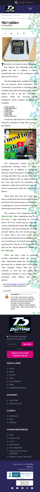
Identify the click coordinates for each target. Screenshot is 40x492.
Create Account (15, 403)
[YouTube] (32, 488)
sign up (13, 284)
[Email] (12, 488)
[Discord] (17, 488)
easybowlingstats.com (17, 388)
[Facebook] (22, 488)
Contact (12, 375)
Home (11, 368)
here (31, 81)
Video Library (14, 444)
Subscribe (27, 344)
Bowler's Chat (14, 438)
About (11, 372)
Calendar (12, 422)
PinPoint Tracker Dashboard (20, 457)
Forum (12, 441)
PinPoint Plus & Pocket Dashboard (18, 452)
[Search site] (16, 2)
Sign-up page (7, 216)
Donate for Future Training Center (20, 354)
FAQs (11, 378)
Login (22, 2)
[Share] (5, 33)
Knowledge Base (15, 448)
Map (11, 419)
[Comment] (11, 33)
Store (11, 435)
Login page (9, 250)
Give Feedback (15, 381)
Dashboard (13, 416)
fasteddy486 (15, 294)
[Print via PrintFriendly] (17, 33)
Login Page (13, 400)
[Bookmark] (23, 33)
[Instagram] (27, 488)
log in (21, 284)
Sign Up (30, 2)
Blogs (11, 384)
